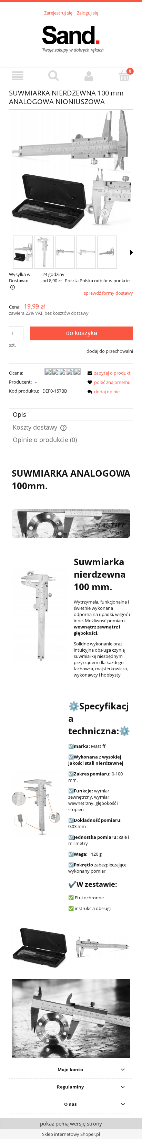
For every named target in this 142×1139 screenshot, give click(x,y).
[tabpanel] (71, 759)
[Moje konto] (88, 76)
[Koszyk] (124, 75)
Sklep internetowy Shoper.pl (71, 1134)
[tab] (71, 414)
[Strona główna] (71, 37)
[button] (18, 76)
